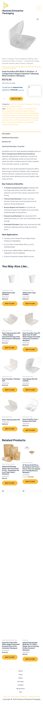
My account (20, 688)
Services (20, 681)
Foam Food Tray (7, 67)
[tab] (21, 134)
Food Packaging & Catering (24, 59)
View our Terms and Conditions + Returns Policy (21, 697)
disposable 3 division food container (14, 115)
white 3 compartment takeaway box (14, 122)
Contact (20, 685)
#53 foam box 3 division (14, 108)
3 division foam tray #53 (13, 111)
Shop (20, 674)
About (20, 678)
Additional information (10, 138)
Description (6, 134)
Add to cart (16, 98)
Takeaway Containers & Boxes (12, 106)
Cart (20, 692)
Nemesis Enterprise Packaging (12, 12)
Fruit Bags (10, 59)
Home (4, 59)
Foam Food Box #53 (11, 117)
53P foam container (15, 113)
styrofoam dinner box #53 (10, 120)
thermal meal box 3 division (29, 120)
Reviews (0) (6, 142)
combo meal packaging (30, 113)
